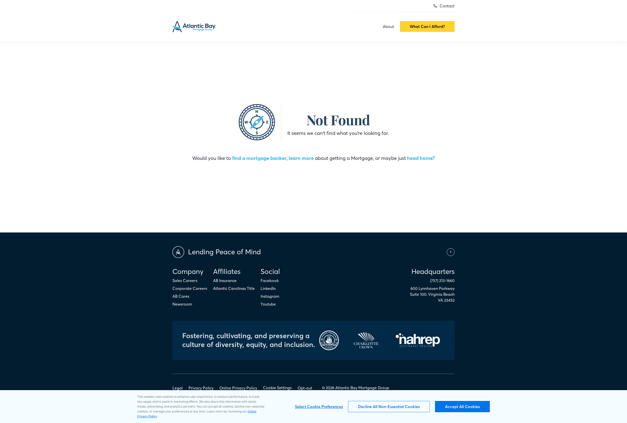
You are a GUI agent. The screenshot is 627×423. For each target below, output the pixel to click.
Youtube (268, 304)
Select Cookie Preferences (319, 406)
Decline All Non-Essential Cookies (389, 406)
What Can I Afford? (427, 26)
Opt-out (305, 387)
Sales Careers (184, 280)
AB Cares (180, 296)
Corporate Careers (189, 288)
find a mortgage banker (259, 158)
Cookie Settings (277, 387)
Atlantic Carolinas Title (234, 288)
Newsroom (182, 304)
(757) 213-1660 (442, 280)
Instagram (270, 296)
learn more (301, 158)
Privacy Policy (201, 387)
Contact (447, 5)
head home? (421, 158)
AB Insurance (225, 280)
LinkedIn (268, 288)
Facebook (270, 280)
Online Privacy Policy (238, 387)
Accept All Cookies (462, 406)
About (388, 26)
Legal (177, 387)
